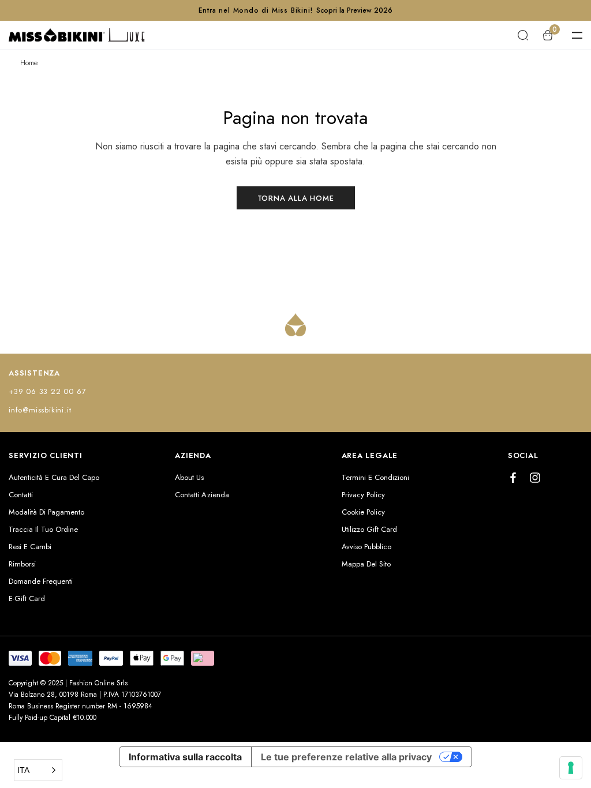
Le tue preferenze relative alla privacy (346, 757)
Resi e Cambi (30, 546)
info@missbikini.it (40, 409)
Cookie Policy (363, 511)
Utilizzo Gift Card (369, 529)
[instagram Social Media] (535, 477)
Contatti (21, 494)
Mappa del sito (366, 563)
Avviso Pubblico (366, 546)
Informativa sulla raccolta (185, 757)
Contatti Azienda (202, 494)
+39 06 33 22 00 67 (47, 391)
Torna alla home (295, 198)
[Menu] (577, 35)
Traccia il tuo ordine (43, 529)
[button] (38, 770)
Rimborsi (22, 563)
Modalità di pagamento (46, 511)
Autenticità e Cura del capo (54, 477)
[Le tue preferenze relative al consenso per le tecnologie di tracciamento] (571, 768)
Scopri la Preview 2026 (354, 10)
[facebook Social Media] (513, 477)
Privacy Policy (363, 494)
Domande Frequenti (41, 581)
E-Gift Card (27, 598)
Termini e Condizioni (375, 477)
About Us (189, 477)
